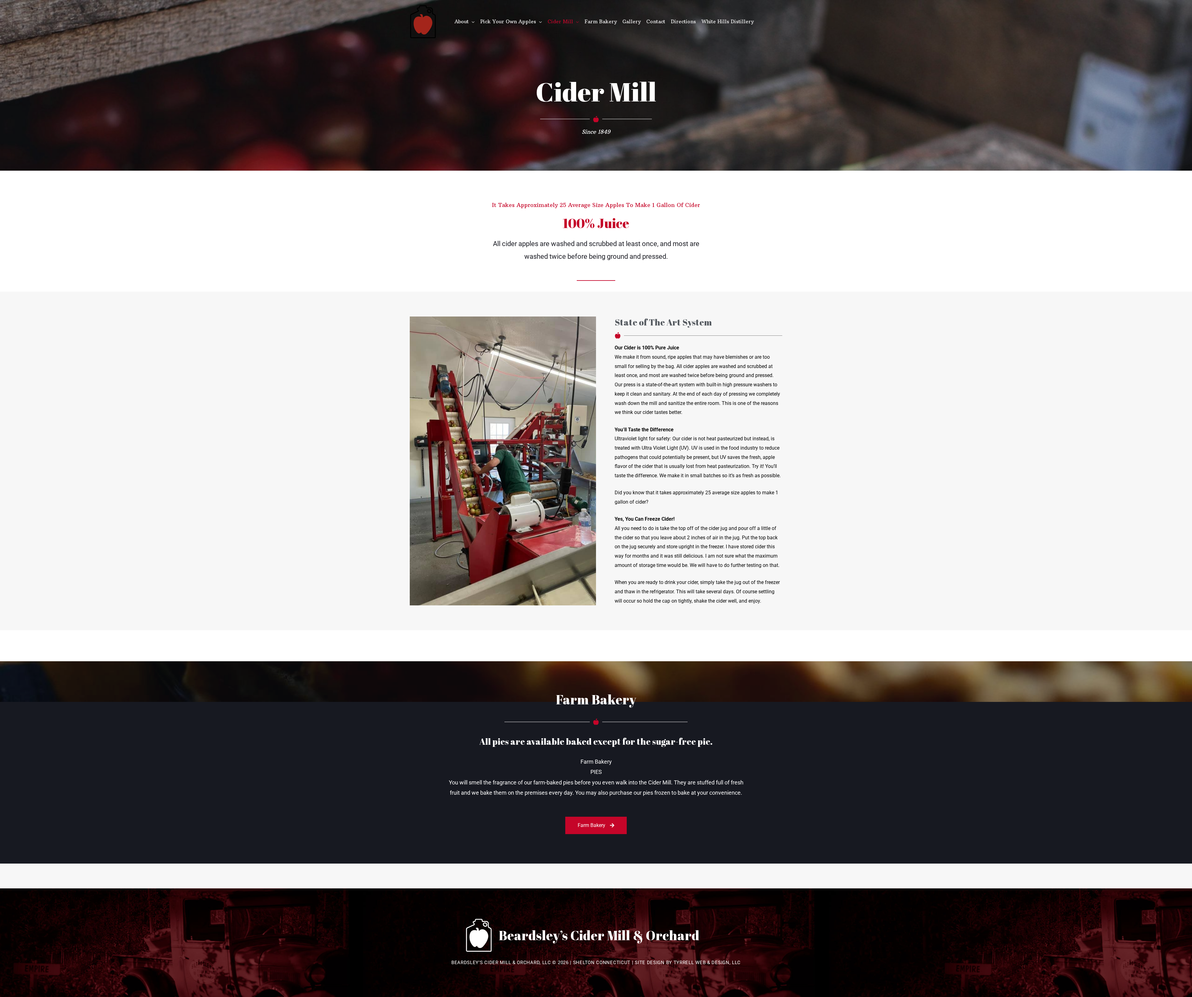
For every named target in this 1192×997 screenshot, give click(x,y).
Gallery (631, 21)
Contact (655, 21)
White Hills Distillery (728, 21)
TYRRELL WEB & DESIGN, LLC (707, 962)
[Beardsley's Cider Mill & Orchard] (423, 21)
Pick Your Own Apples (508, 21)
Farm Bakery (601, 21)
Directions (683, 21)
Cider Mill (560, 21)
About (461, 21)
